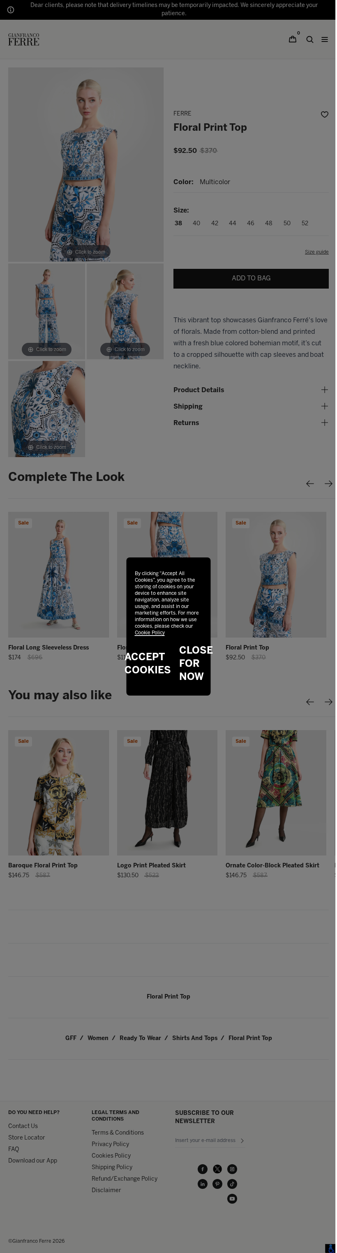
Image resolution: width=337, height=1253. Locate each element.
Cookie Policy (150, 633)
